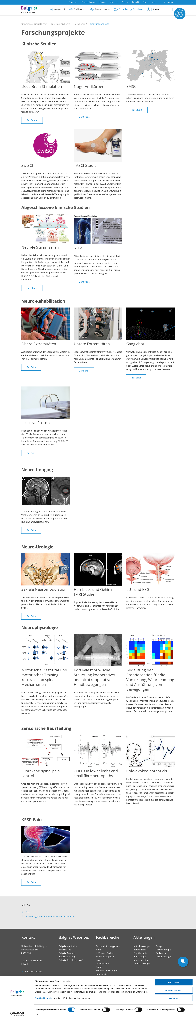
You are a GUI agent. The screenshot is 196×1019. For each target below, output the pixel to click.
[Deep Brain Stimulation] (45, 66)
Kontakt (135, 2)
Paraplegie (79, 23)
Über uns (114, 2)
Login (153, 2)
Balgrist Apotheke (68, 946)
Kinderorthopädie (105, 956)
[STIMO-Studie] (98, 229)
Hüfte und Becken (105, 953)
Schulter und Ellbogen (107, 970)
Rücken (99, 967)
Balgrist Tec (65, 949)
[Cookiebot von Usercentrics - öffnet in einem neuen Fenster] (17, 1014)
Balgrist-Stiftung (67, 956)
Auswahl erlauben (173, 990)
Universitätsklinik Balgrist (34, 23)
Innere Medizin (141, 960)
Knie (98, 960)
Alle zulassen (174, 982)
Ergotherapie (140, 953)
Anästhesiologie (141, 946)
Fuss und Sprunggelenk (108, 946)
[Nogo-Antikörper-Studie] (98, 66)
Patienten (80, 9)
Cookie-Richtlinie (43, 998)
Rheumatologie (163, 956)
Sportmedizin (102, 973)
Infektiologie (139, 956)
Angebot (59, 9)
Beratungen (139, 949)
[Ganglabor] (150, 324)
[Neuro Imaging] (45, 492)
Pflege (159, 946)
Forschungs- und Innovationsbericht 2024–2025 (50, 916)
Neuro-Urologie (141, 963)
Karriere (102, 2)
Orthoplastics (102, 963)
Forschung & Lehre (131, 9)
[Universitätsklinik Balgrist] (33, 9)
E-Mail (24, 964)
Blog (145, 2)
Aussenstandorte (33, 971)
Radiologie (161, 953)
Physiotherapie (163, 949)
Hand (98, 949)
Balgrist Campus (67, 953)
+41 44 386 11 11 (33, 960)
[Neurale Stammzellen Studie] (45, 228)
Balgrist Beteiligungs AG (71, 960)
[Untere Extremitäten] (98, 324)
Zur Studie (32, 120)
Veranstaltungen (88, 2)
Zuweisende (102, 9)
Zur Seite (31, 367)
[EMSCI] (150, 66)
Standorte (73, 2)
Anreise (125, 2)
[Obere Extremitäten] (45, 324)
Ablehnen (173, 998)
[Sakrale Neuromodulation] (45, 569)
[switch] (106, 1010)
